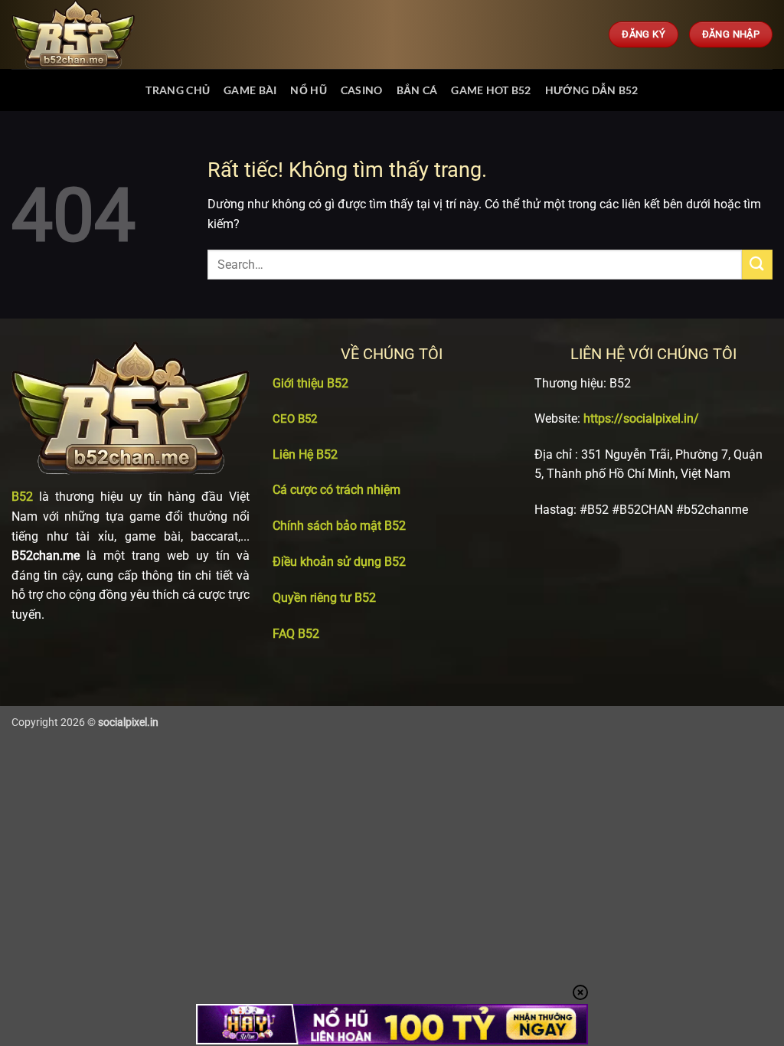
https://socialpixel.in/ (641, 418)
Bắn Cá (417, 89)
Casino (362, 89)
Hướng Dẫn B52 (592, 89)
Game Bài (250, 89)
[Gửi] (757, 264)
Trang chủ (177, 89)
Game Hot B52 (491, 89)
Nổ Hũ (308, 89)
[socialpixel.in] (88, 34)
